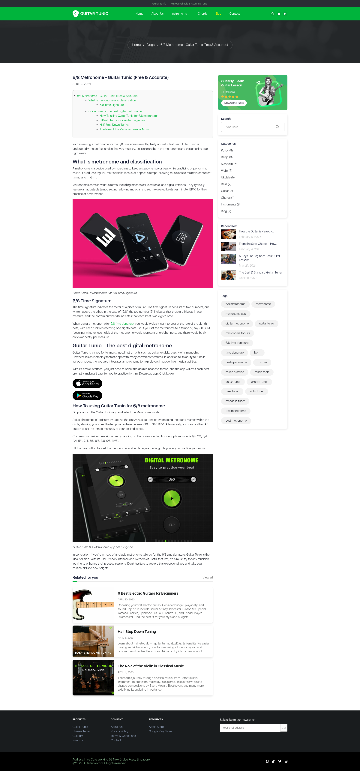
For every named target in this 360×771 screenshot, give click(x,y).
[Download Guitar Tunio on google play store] (285, 13)
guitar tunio (266, 323)
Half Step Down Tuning (114, 125)
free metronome (236, 411)
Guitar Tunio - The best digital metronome (115, 111)
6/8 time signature (122, 323)
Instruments (179, 13)
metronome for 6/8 (238, 333)
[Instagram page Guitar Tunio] (286, 761)
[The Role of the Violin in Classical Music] (93, 677)
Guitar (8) (227, 191)
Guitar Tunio (80, 727)
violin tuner (257, 391)
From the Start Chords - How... (258, 244)
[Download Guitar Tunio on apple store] (279, 13)
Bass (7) (226, 184)
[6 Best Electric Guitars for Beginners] (93, 605)
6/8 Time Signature (112, 105)
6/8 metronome (235, 304)
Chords (202, 13)
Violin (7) (226, 170)
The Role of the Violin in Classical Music (125, 129)
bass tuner (232, 391)
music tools (262, 372)
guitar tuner (233, 382)
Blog (218, 13)
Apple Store (156, 727)
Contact (235, 13)
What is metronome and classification (112, 100)
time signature (235, 352)
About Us (158, 13)
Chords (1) (227, 197)
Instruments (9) (230, 204)
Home (139, 13)
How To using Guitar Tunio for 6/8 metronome (129, 116)
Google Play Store (160, 731)
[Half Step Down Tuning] (93, 641)
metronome (263, 304)
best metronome (236, 420)
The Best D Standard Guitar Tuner (260, 272)
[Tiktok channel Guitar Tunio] (273, 761)
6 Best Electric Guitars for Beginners (122, 120)
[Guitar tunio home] (90, 13)
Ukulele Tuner (81, 731)
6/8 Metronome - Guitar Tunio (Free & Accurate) (194, 45)
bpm (257, 352)
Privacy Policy (119, 731)
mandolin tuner (235, 401)
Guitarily (78, 736)
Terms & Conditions (123, 736)
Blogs (150, 45)
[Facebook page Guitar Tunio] (267, 761)
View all (207, 577)
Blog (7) (226, 211)
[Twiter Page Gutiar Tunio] (279, 761)
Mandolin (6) (229, 164)
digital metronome (237, 323)
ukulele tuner (259, 382)
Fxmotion (78, 740)
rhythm (262, 362)
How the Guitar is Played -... (256, 231)
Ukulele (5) (228, 177)
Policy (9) (227, 150)
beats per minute (236, 362)
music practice (235, 372)
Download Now (234, 103)
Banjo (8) (227, 157)
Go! (284, 727)
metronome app (236, 313)
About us (116, 727)
